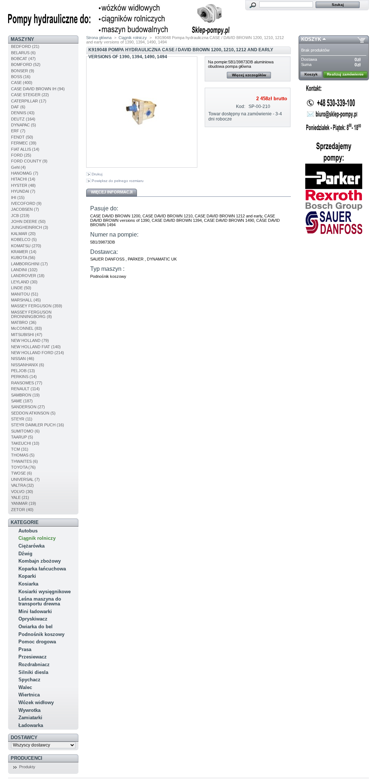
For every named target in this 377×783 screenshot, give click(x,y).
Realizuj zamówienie (345, 74)
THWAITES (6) (24, 461)
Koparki (27, 576)
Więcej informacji (112, 192)
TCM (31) (19, 449)
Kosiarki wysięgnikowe (44, 591)
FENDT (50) (22, 137)
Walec (25, 687)
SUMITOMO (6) (25, 431)
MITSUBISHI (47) (26, 334)
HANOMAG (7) (24, 173)
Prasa (24, 649)
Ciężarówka (31, 546)
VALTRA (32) (22, 485)
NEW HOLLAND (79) (30, 340)
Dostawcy (24, 737)
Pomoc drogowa (37, 641)
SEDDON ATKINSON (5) (33, 413)
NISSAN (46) (22, 358)
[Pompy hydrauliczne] (118, 33)
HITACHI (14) (23, 179)
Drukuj (97, 174)
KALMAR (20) (23, 233)
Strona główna (99, 37)
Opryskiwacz (32, 619)
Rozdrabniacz (34, 664)
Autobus (28, 531)
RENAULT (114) (25, 389)
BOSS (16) (21, 76)
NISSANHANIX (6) (27, 365)
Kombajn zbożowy (39, 561)
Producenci (26, 758)
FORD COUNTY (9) (29, 161)
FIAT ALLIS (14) (25, 149)
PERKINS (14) (24, 376)
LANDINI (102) (24, 270)
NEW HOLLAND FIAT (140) (36, 347)
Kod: (240, 106)
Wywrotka (29, 710)
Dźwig (25, 553)
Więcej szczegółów (249, 75)
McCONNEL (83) (26, 328)
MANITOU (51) (24, 294)
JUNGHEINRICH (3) (29, 227)
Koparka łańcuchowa (42, 568)
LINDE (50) (21, 288)
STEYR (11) (21, 419)
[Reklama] (333, 161)
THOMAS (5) (23, 455)
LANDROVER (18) (28, 275)
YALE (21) (20, 497)
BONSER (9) (22, 71)
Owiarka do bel (35, 626)
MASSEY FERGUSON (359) (36, 306)
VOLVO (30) (22, 491)
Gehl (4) (18, 167)
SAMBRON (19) (25, 395)
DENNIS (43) (23, 113)
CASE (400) (21, 82)
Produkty (27, 767)
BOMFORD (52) (25, 64)
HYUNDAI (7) (23, 191)
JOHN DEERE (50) (28, 221)
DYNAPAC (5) (23, 125)
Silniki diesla (33, 672)
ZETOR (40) (22, 509)
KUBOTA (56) (23, 257)
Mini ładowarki (35, 611)
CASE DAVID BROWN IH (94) (38, 89)
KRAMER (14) (23, 251)
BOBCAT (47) (23, 58)
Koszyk (311, 39)
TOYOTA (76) (23, 467)
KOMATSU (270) (26, 246)
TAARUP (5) (22, 437)
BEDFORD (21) (25, 46)
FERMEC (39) (23, 143)
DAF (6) (18, 107)
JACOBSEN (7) (25, 209)
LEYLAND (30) (24, 282)
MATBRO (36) (23, 322)
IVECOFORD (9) (26, 203)
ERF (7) (18, 131)
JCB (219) (20, 215)
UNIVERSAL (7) (25, 479)
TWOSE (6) (21, 473)
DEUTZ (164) (23, 119)
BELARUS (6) (23, 52)
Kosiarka (28, 584)
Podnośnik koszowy (41, 634)
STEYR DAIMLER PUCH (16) (37, 425)
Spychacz (29, 679)
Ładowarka (30, 725)
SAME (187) (22, 401)
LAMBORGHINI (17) (29, 264)
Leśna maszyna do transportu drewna (39, 601)
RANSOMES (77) (26, 383)
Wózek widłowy (36, 702)
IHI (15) (18, 197)
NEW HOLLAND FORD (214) (37, 352)
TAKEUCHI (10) (25, 443)
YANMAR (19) (23, 503)
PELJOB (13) (23, 370)
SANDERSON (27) (28, 407)
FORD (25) (21, 155)
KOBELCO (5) (24, 239)
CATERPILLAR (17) (28, 101)
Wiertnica (29, 695)
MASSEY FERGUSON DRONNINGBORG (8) (31, 314)
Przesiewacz (32, 657)
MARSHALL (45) (26, 300)
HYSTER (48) (23, 185)
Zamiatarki (30, 717)
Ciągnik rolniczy (37, 538)
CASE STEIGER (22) (30, 94)
